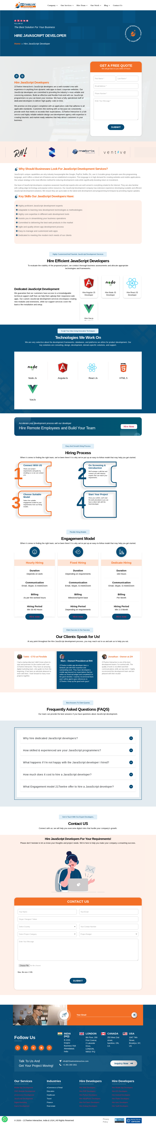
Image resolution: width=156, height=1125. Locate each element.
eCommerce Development (24, 1095)
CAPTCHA (83, 964)
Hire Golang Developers (88, 1106)
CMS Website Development (24, 1091)
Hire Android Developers (121, 1095)
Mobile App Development (23, 1088)
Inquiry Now (121, 1063)
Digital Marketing (20, 1102)
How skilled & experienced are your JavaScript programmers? (62, 750)
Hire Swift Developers (120, 1106)
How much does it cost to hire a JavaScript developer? (57, 774)
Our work (95, 5)
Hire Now (129, 426)
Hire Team (81, 5)
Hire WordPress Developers (89, 1099)
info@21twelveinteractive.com (75, 1061)
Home (17, 43)
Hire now (34, 616)
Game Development (21, 1106)
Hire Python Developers (88, 1095)
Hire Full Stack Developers (89, 1102)
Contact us (117, 5)
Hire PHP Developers (87, 1091)
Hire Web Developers (87, 1088)
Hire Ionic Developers (120, 1102)
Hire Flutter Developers (120, 1099)
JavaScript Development (23, 1099)
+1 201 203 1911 (70, 1065)
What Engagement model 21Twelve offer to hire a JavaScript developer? (68, 786)
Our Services (66, 5)
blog (106, 5)
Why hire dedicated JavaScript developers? (50, 738)
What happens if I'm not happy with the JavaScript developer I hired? (66, 762)
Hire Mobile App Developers (122, 1088)
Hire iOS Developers (119, 1091)
